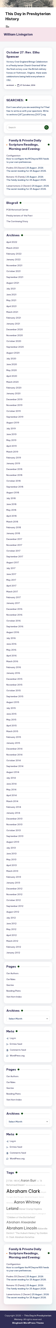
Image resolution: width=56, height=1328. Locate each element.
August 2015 (12, 702)
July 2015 (11, 708)
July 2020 (11, 358)
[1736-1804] (13, 1180)
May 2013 (11, 859)
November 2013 (14, 824)
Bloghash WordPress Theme (28, 1322)
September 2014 (14, 766)
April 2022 (11, 242)
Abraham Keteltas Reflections (18, 1214)
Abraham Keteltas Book (35, 1185)
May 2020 (11, 370)
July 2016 (11, 638)
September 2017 (14, 556)
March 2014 (12, 801)
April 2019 (11, 446)
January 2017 (13, 603)
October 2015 (13, 690)
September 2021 (14, 277)
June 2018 (11, 504)
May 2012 (11, 929)
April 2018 (11, 515)
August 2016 (12, 632)
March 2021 (12, 312)
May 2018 (11, 510)
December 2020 (14, 329)
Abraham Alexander (21, 1222)
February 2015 (13, 737)
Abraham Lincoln (21, 1228)
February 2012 (13, 946)
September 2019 (14, 416)
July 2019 (11, 428)
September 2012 (14, 906)
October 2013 (13, 830)
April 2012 (11, 935)
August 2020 (13, 352)
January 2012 (13, 952)
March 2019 (12, 451)
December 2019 (14, 399)
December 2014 (14, 748)
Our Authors (12, 973)
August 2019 (12, 422)
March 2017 (12, 591)
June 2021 (11, 294)
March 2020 (12, 382)
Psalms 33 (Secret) (16, 167)
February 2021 (13, 317)
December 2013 (14, 818)
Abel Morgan (18, 1197)
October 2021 (13, 271)
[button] (46, 127)
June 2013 (11, 853)
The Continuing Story (17, 221)
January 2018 (13, 533)
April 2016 (11, 655)
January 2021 (13, 323)
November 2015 (14, 684)
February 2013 (13, 877)
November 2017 (14, 545)
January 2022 (13, 259)
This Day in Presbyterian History (28, 16)
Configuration (13, 155)
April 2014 (11, 795)
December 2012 (14, 888)
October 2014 (13, 760)
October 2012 (13, 900)
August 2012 (12, 911)
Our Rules (10, 979)
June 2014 (11, 783)
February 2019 (13, 457)
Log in (13, 1038)
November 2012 (14, 894)
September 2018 (14, 486)
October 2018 (13, 480)
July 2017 (10, 568)
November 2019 (14, 405)
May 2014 (11, 789)
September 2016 (14, 626)
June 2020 (11, 364)
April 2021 (11, 306)
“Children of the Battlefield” (21, 1217)
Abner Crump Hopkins (30, 1209)
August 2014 (12, 772)
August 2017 (12, 562)
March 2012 (12, 941)
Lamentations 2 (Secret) (18, 185)
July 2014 (11, 777)
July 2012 (11, 917)
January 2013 (13, 882)
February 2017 (13, 597)
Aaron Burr (28, 1180)
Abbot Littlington (38, 1214)
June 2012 (11, 923)
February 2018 (13, 527)
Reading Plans (13, 990)
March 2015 (12, 731)
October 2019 (13, 411)
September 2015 (14, 696)
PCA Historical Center (17, 209)
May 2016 (11, 649)
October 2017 (13, 550)
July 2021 (11, 288)
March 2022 (12, 248)
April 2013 (11, 865)
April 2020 (11, 376)
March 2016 (12, 661)
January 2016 (13, 673)
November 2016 (14, 614)
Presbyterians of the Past (19, 215)
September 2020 (15, 346)
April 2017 (11, 585)
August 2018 (12, 492)
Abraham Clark (23, 1191)
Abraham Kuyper (31, 1197)
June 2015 (11, 713)
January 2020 (13, 393)
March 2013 (12, 871)
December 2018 (14, 469)
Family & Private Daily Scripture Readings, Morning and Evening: (25, 144)
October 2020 (13, 341)
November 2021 (14, 265)
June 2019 (11, 434)
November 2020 (14, 335)
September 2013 (14, 836)
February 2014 (13, 807)
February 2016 (13, 667)
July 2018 (11, 498)
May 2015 (11, 719)
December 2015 (14, 679)
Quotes (10, 985)
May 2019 (11, 440)
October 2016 (13, 620)
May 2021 (11, 300)
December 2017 (14, 539)
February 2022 (13, 253)
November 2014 (14, 754)
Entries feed (16, 1043)
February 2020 (13, 387)
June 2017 (11, 574)
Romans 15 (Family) (16, 176)
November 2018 (14, 475)
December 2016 (14, 609)
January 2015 (13, 743)
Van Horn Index (14, 996)
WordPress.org (17, 1055)
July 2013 (11, 847)
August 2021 (12, 282)
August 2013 (12, 841)
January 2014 (13, 813)
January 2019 (13, 463)
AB (38, 1181)
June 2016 (11, 644)
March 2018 (12, 521)
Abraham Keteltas (24, 1237)
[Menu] (7, 26)
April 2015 (11, 725)
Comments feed (18, 1049)
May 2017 (11, 579)
